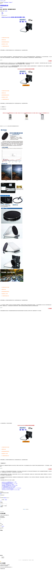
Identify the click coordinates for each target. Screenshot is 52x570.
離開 (4, 568)
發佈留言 (1, 506)
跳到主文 (1, 7)
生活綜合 (3, 526)
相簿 (2, 12)
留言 (5, 497)
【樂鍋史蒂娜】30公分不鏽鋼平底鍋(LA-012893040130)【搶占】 (10, 485)
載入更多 (1, 502)
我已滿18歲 (2, 568)
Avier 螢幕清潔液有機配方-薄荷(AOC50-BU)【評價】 (8, 487)
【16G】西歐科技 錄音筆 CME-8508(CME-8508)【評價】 (9, 486)
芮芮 (0, 493)
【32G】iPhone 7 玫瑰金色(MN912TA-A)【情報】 (8, 484)
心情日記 (6, 499)
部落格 (2, 13)
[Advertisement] (26, 542)
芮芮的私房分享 (4, 5)
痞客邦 (4, 497)
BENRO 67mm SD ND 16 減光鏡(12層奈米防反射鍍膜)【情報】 (13, 17)
